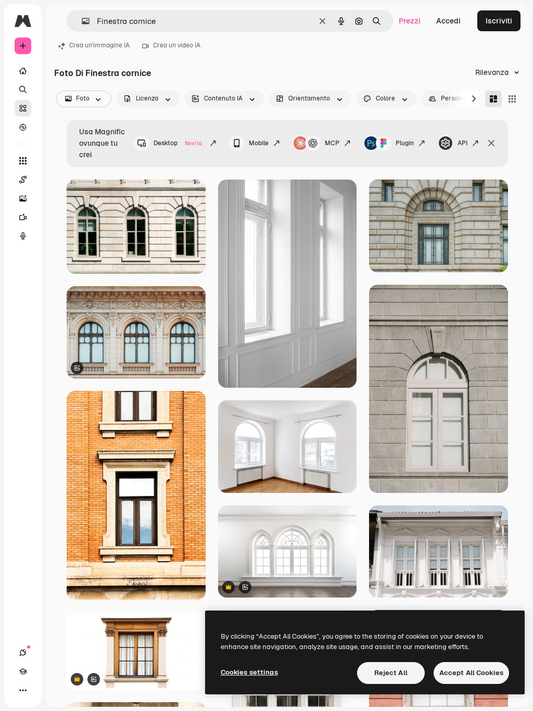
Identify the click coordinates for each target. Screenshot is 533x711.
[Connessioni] (23, 652)
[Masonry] (493, 99)
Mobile (259, 143)
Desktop (178, 143)
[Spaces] (23, 179)
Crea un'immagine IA (99, 45)
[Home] (23, 70)
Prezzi (410, 21)
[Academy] (23, 671)
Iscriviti (499, 21)
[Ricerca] (23, 89)
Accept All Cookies (471, 672)
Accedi (448, 21)
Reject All (391, 672)
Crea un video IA (176, 45)
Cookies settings (249, 672)
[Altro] (23, 690)
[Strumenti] (23, 161)
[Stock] (23, 108)
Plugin (405, 143)
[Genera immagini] (23, 198)
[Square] (512, 99)
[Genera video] (23, 217)
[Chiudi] (491, 143)
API (462, 143)
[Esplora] (23, 127)
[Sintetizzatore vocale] (23, 235)
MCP (332, 143)
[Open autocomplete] (81, 21)
